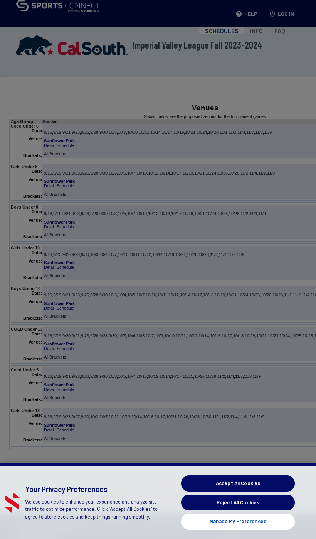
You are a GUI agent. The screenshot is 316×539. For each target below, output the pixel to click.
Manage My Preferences (238, 521)
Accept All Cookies (238, 483)
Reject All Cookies (238, 502)
